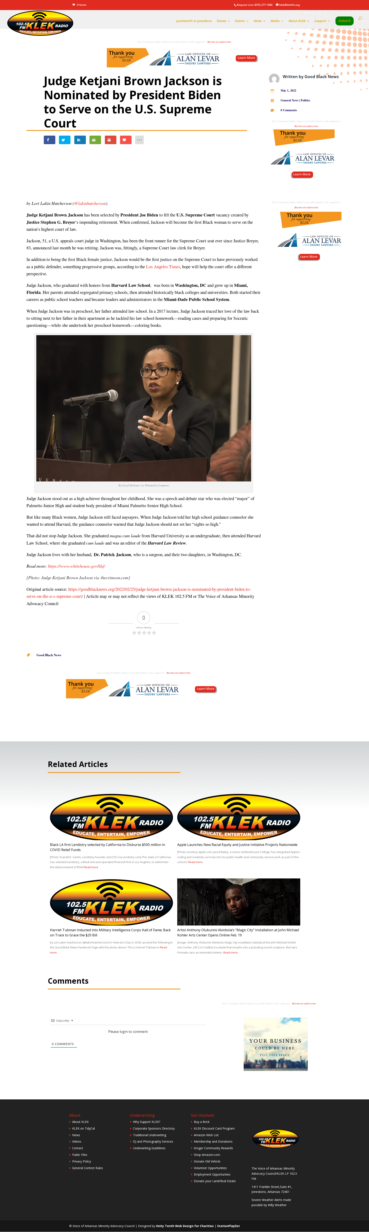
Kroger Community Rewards (213, 1148)
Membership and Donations (213, 1141)
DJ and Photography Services (153, 1141)
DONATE (344, 21)
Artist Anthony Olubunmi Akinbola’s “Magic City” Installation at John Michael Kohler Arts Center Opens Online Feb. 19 (238, 932)
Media (275, 21)
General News (289, 100)
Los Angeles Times (163, 267)
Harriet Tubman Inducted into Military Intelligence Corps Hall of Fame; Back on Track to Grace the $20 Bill (110, 932)
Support (321, 21)
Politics (305, 100)
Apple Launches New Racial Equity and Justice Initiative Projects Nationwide (237, 844)
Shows (221, 21)
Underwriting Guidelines (149, 1148)
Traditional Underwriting (149, 1135)
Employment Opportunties (212, 1174)
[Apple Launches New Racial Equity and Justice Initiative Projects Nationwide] (238, 840)
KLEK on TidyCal (83, 1128)
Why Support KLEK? (146, 1122)
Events (240, 21)
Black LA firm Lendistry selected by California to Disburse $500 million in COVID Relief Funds (107, 847)
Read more (91, 867)
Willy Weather (277, 1205)
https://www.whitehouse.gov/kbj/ (76, 566)
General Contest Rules (87, 1168)
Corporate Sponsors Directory (154, 1128)
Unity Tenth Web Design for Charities (185, 1226)
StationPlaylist (228, 1226)
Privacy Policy (81, 1161)
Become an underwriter (219, 41)
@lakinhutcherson (90, 203)
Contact (77, 1148)
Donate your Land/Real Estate (215, 1181)
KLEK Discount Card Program (214, 1128)
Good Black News (322, 76)
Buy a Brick (201, 1122)
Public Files (79, 1155)
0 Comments (289, 110)
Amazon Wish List (206, 1135)
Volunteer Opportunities (210, 1168)
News (258, 21)
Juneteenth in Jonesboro (194, 21)
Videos (76, 1141)
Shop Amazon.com (207, 1155)
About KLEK (297, 21)
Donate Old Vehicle (207, 1161)
